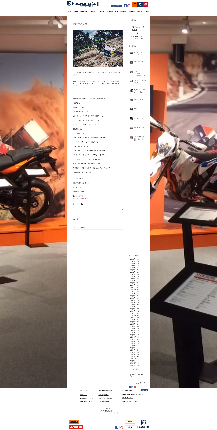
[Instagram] (128, 5)
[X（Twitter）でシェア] (78, 204)
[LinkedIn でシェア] (82, 204)
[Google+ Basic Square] (135, 387)
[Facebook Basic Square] (130, 387)
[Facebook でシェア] (73, 204)
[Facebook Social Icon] (125, 5)
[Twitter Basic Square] (132, 387)
